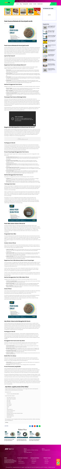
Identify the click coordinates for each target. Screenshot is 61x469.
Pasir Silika (46, 463)
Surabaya (33, 463)
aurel (5, 23)
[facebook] (50, 1)
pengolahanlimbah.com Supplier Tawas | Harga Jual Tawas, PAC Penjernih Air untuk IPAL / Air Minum (30, 467)
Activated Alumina (21, 463)
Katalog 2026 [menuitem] (25, 3)
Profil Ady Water (21, 1)
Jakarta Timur (34, 459)
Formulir (26, 1)
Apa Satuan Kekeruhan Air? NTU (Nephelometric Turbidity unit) (52, 46)
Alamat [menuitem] (30, 3)
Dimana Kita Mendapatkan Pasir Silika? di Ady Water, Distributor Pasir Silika (34, 440)
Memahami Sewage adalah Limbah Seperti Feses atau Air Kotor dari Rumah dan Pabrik (52, 64)
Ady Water (46, 459)
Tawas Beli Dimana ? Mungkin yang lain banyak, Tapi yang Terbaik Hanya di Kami (51, 55)
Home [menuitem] (17, 3)
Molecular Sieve (21, 461)
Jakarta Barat (34, 461)
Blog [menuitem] (21, 3)
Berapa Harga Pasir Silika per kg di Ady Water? (9, 440)
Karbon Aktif (47, 461)
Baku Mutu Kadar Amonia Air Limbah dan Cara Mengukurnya (52, 60)
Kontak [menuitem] (34, 3)
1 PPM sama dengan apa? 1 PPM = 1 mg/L (51, 31)
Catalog (6, 422)
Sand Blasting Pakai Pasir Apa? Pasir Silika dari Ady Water (21, 440)
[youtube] (56, 1)
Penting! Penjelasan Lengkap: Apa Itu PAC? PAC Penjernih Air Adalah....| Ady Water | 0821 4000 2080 (51, 69)
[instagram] (54, 1)
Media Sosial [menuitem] (40, 3)
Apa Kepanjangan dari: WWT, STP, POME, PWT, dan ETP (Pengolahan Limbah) (52, 41)
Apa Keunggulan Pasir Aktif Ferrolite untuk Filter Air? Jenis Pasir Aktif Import (51, 27)
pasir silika (6, 425)
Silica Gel (19, 459)
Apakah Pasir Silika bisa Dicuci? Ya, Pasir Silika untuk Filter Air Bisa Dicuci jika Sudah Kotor (52, 36)
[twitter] (52, 1)
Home (17, 1)
